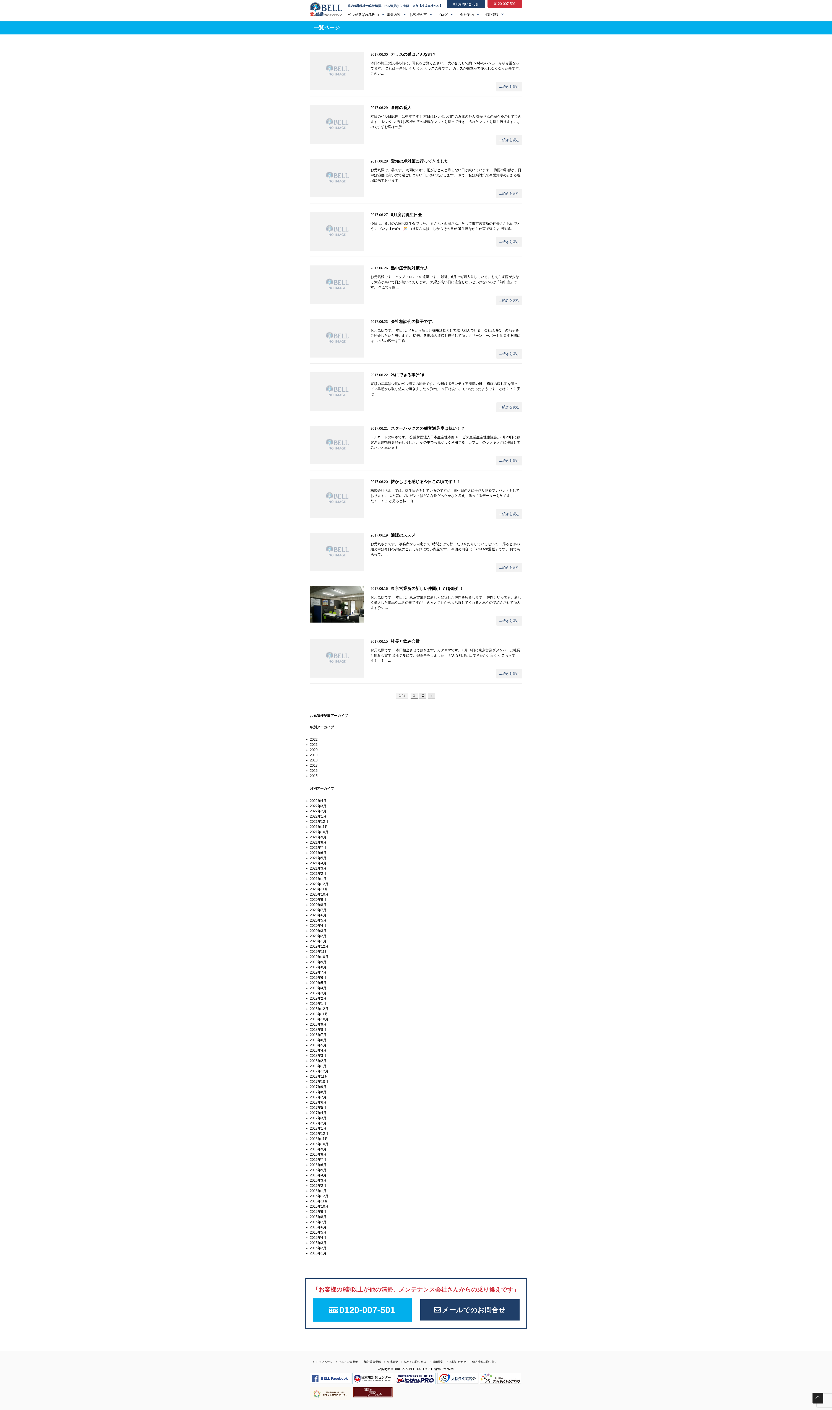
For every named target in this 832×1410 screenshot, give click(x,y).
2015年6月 (318, 1227)
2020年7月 (318, 910)
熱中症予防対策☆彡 (409, 268)
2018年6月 (318, 1040)
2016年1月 (318, 1191)
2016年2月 (318, 1185)
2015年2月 (318, 1248)
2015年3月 (318, 1243)
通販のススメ (403, 535)
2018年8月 (318, 1029)
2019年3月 (318, 993)
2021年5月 (318, 858)
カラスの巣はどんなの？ (413, 54)
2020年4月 (318, 925)
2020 (314, 750)
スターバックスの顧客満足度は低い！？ (428, 428)
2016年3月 (318, 1180)
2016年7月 (318, 1159)
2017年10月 (319, 1081)
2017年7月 (318, 1097)
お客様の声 (418, 14)
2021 (314, 744)
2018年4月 (318, 1050)
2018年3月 (318, 1055)
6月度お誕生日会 (406, 214)
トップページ (324, 1361)
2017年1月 (318, 1128)
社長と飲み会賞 (405, 641)
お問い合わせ (457, 1361)
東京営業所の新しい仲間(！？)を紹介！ (427, 588)
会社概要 (392, 1361)
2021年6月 (318, 853)
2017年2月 (318, 1123)
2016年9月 (318, 1149)
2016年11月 (319, 1139)
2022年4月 (318, 801)
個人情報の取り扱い (484, 1361)
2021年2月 (318, 873)
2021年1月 (318, 879)
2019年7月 (318, 972)
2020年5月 (318, 920)
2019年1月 (318, 1003)
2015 (314, 776)
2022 (314, 739)
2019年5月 (318, 983)
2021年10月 (319, 832)
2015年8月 (318, 1217)
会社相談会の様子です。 (413, 321)
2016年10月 (319, 1144)
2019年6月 (318, 977)
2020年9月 (318, 899)
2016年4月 (318, 1175)
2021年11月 (319, 827)
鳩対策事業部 (372, 1361)
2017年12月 (319, 1071)
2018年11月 (319, 1014)
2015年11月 (319, 1201)
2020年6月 (318, 915)
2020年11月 (319, 889)
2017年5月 (318, 1107)
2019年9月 (318, 962)
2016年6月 (318, 1165)
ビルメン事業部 (348, 1361)
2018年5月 (318, 1045)
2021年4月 (318, 863)
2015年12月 (319, 1196)
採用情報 (491, 14)
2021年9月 (318, 837)
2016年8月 (318, 1154)
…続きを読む (509, 86)
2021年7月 (318, 847)
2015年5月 (318, 1232)
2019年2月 (318, 998)
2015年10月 (319, 1206)
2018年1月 (318, 1066)
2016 (314, 770)
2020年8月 (318, 905)
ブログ (442, 14)
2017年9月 (318, 1087)
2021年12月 (319, 821)
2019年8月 (318, 967)
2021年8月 (318, 842)
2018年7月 (318, 1035)
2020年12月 (319, 884)
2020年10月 (319, 894)
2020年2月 (318, 936)
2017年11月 (319, 1076)
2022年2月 (318, 811)
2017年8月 (318, 1092)
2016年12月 (319, 1133)
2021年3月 (318, 868)
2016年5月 (318, 1170)
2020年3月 (318, 931)
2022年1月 (318, 816)
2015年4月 (318, 1237)
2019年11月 (319, 951)
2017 (314, 765)
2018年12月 (319, 1009)
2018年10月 (319, 1019)
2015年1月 (318, 1253)
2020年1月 (318, 941)
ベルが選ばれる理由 (363, 14)
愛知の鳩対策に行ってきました (419, 161)
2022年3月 (318, 806)
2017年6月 (318, 1102)
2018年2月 (318, 1061)
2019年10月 (319, 957)
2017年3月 (318, 1118)
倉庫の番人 (401, 107)
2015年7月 (318, 1222)
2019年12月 (319, 946)
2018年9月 (318, 1024)
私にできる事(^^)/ (407, 374)
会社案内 (467, 14)
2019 (314, 755)
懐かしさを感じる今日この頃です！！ (426, 481)
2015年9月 (318, 1211)
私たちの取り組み (415, 1361)
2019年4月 (318, 988)
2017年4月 (318, 1113)
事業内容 (394, 14)
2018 (314, 760)
